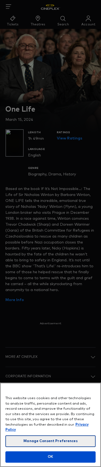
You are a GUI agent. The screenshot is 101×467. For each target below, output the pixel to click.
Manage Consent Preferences (50, 441)
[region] (50, 425)
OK (50, 457)
